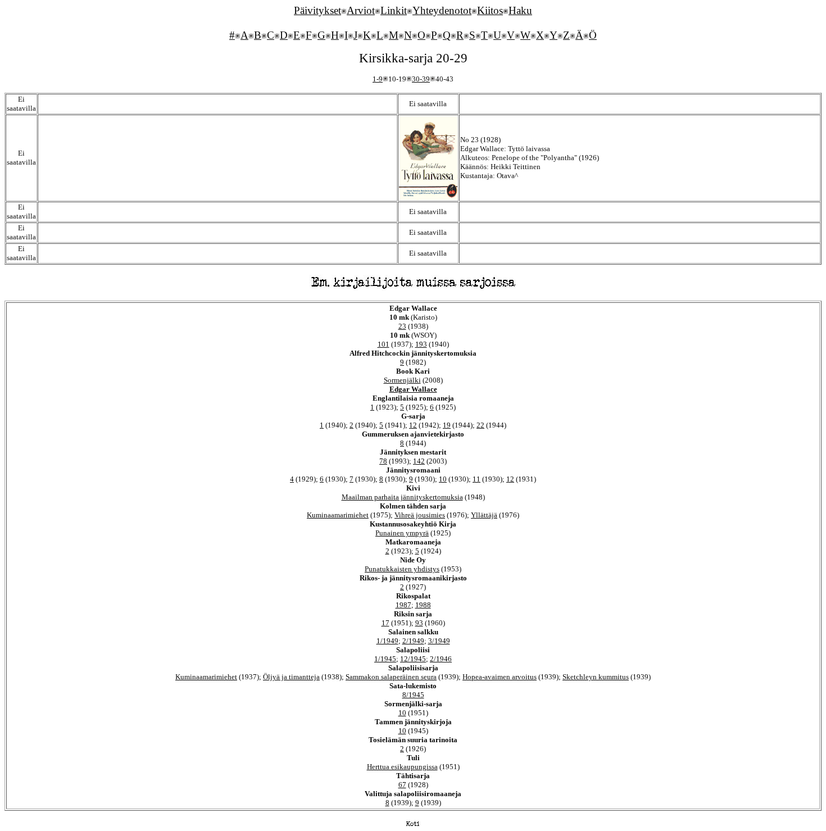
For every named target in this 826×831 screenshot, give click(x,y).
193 (421, 344)
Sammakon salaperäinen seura (391, 677)
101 (383, 344)
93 (419, 623)
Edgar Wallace (413, 389)
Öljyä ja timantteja (291, 677)
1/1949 (387, 641)
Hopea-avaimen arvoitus (499, 677)
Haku (520, 10)
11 (476, 479)
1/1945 (385, 659)
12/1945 (413, 659)
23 (402, 326)
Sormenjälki (402, 380)
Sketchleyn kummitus (595, 677)
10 (443, 479)
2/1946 (441, 659)
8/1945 (413, 695)
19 (447, 425)
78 (383, 461)
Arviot (361, 10)
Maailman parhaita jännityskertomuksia (402, 497)
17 (385, 623)
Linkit (393, 10)
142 (419, 461)
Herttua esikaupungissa (402, 766)
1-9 (378, 79)
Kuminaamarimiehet (338, 515)
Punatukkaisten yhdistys (402, 569)
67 (402, 784)
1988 (423, 605)
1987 (403, 605)
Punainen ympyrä (402, 533)
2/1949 (413, 641)
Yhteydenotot (441, 10)
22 (480, 425)
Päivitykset (317, 10)
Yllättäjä (484, 515)
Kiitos (490, 10)
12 (413, 425)
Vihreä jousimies (419, 515)
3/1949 (439, 641)
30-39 (421, 79)
